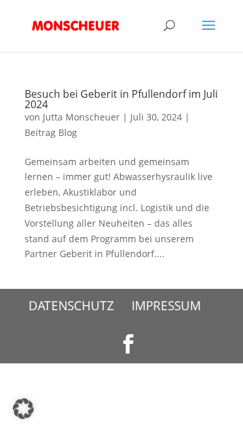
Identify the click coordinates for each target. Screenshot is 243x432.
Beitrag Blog (51, 132)
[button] (23, 408)
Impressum (166, 305)
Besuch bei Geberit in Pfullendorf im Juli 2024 (121, 99)
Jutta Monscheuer (81, 117)
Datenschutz (71, 305)
